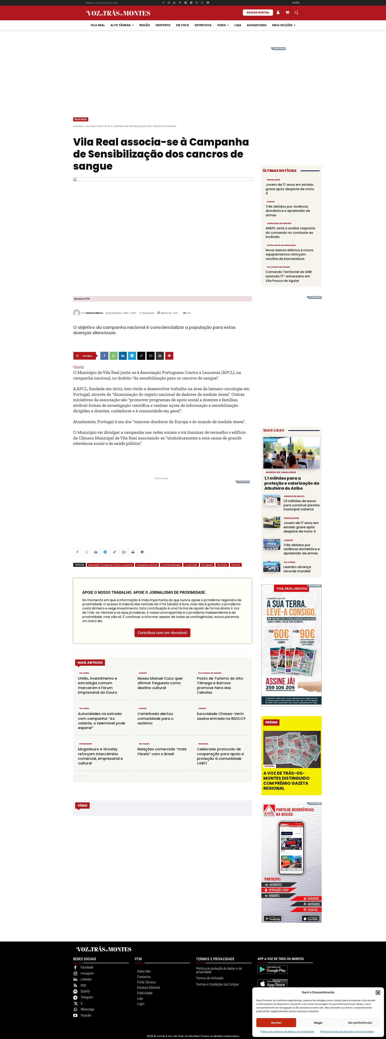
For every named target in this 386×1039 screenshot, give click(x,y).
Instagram (87, 973)
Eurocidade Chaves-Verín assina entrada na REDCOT (221, 716)
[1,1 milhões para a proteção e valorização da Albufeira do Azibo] (291, 453)
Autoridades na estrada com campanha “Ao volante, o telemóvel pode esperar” (101, 720)
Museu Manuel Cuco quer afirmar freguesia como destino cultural (160, 683)
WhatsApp (87, 1009)
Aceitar (276, 1023)
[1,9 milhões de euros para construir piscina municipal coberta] (271, 500)
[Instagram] (168, 3)
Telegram (87, 997)
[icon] (287, 13)
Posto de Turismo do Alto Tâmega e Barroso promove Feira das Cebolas (220, 685)
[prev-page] (77, 778)
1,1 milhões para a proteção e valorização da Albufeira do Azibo (291, 483)
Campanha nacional (147, 564)
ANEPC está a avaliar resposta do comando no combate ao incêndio (290, 232)
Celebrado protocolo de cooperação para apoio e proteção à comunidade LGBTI (220, 756)
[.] (278, 12)
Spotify (85, 991)
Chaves (143, 673)
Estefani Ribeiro (94, 312)
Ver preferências (360, 1023)
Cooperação (191, 564)
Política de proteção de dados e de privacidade (287, 1031)
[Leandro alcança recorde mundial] (271, 566)
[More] (169, 356)
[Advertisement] (193, 75)
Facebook (87, 967)
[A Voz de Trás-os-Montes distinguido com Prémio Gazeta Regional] (292, 749)
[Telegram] (191, 3)
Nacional (203, 744)
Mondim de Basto (294, 496)
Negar (318, 1023)
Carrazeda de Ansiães (279, 223)
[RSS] (180, 3)
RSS (83, 985)
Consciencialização (171, 564)
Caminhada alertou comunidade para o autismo (155, 718)
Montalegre (273, 180)
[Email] (151, 356)
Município (222, 564)
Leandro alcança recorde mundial (297, 569)
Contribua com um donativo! (162, 632)
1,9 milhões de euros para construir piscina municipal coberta (301, 505)
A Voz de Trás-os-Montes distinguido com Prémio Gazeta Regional (286, 780)
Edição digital (258, 12)
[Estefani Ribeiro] (77, 312)
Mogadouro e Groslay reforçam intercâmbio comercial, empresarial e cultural (100, 756)
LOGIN (296, 2)
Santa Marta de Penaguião (281, 245)
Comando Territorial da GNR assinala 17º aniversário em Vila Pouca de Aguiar (289, 276)
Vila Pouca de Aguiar (209, 673)
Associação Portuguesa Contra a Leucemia (110, 564)
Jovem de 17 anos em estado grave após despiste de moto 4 (290, 189)
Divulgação (207, 564)
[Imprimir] (160, 356)
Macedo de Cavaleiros (281, 472)
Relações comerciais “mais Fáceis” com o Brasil (162, 751)
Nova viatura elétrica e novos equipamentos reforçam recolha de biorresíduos (289, 254)
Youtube (86, 1015)
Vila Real (80, 119)
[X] (196, 3)
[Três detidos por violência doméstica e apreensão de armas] (271, 544)
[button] (378, 993)
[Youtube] (208, 3)
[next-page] (84, 778)
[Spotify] (185, 3)
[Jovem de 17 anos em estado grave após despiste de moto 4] (271, 522)
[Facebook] (163, 3)
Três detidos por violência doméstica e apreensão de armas (288, 210)
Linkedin (86, 979)
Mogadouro (85, 744)
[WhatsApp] (202, 3)
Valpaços (144, 744)
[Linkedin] (174, 3)
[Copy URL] (141, 356)
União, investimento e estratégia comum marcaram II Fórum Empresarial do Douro (97, 685)
